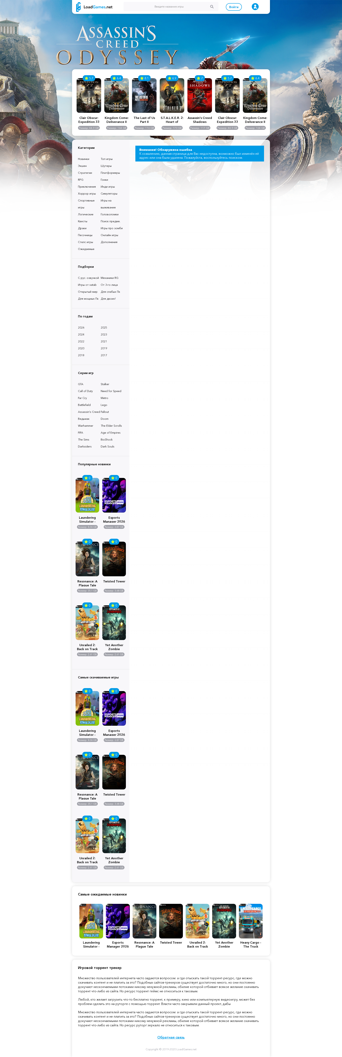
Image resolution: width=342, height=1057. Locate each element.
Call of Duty (85, 391)
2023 (104, 334)
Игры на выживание (108, 204)
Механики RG (109, 278)
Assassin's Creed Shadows (200, 120)
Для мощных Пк (88, 298)
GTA (80, 384)
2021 (104, 341)
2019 (104, 348)
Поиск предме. (110, 221)
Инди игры (108, 186)
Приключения (87, 186)
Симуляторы (109, 193)
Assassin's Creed (89, 412)
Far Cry (82, 398)
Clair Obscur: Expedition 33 (89, 120)
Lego (104, 405)
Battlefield (84, 405)
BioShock (107, 439)
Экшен (82, 166)
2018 (81, 355)
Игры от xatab (87, 285)
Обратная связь (171, 1037)
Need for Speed (111, 391)
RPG (80, 179)
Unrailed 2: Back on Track (87, 646)
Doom (104, 419)
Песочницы (85, 235)
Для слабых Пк (110, 291)
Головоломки (110, 214)
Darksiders (85, 446)
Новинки (83, 159)
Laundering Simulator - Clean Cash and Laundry (87, 519)
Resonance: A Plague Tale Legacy (87, 582)
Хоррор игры (87, 193)
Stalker (105, 384)
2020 (81, 348)
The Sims (83, 439)
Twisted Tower (114, 581)
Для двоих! (108, 298)
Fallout (105, 412)
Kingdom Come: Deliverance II (117, 120)
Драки (82, 228)
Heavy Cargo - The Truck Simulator (250, 944)
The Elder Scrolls (111, 425)
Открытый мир (88, 291)
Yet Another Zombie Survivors (114, 646)
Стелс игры (85, 242)
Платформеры (110, 173)
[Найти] (212, 7)
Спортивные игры (86, 204)
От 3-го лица (109, 285)
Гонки (104, 179)
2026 (81, 327)
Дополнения (109, 242)
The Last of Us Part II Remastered (144, 120)
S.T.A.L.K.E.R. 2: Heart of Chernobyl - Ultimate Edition (172, 120)
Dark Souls (107, 446)
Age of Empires (111, 432)
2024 (81, 334)
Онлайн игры (109, 235)
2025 (104, 327)
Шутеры (106, 166)
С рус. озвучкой (88, 278)
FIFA (80, 432)
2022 (81, 341)
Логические (85, 214)
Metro (104, 398)
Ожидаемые (86, 249)
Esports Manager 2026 (114, 519)
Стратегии (85, 173)
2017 (104, 355)
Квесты (82, 221)
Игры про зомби (112, 228)
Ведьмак (83, 419)
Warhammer (85, 425)
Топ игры (107, 159)
